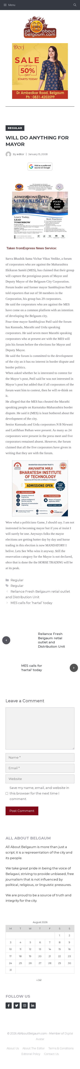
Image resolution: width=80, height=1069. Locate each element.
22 (59, 956)
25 (20, 963)
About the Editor (34, 1048)
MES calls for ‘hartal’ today (31, 603)
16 (69, 949)
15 (60, 949)
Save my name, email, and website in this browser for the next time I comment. (39, 793)
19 (30, 956)
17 (10, 956)
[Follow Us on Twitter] (17, 1005)
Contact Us (51, 1054)
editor (20, 154)
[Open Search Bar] (75, 5)
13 (40, 949)
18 (20, 956)
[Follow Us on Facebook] (9, 1005)
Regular (15, 128)
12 (30, 949)
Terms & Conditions (60, 1048)
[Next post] (73, 667)
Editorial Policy (30, 1054)
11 (20, 949)
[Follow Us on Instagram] (25, 1005)
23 (69, 956)
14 (50, 949)
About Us (13, 1048)
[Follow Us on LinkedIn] (33, 1005)
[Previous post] (6, 640)
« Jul (38, 979)
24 (10, 963)
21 (50, 956)
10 (10, 949)
